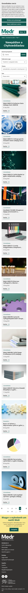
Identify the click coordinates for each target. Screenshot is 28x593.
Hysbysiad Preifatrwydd (8, 559)
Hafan (3, 37)
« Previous (2, 508)
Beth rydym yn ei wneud (8, 549)
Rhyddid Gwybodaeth (7, 570)
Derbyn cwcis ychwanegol (14, 20)
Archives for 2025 (10, 37)
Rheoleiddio (5, 547)
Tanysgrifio (4, 567)
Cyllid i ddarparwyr (6, 545)
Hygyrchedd (5, 557)
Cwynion (4, 572)
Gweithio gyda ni (6, 552)
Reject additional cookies (14, 24)
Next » (26, 508)
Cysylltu (4, 565)
